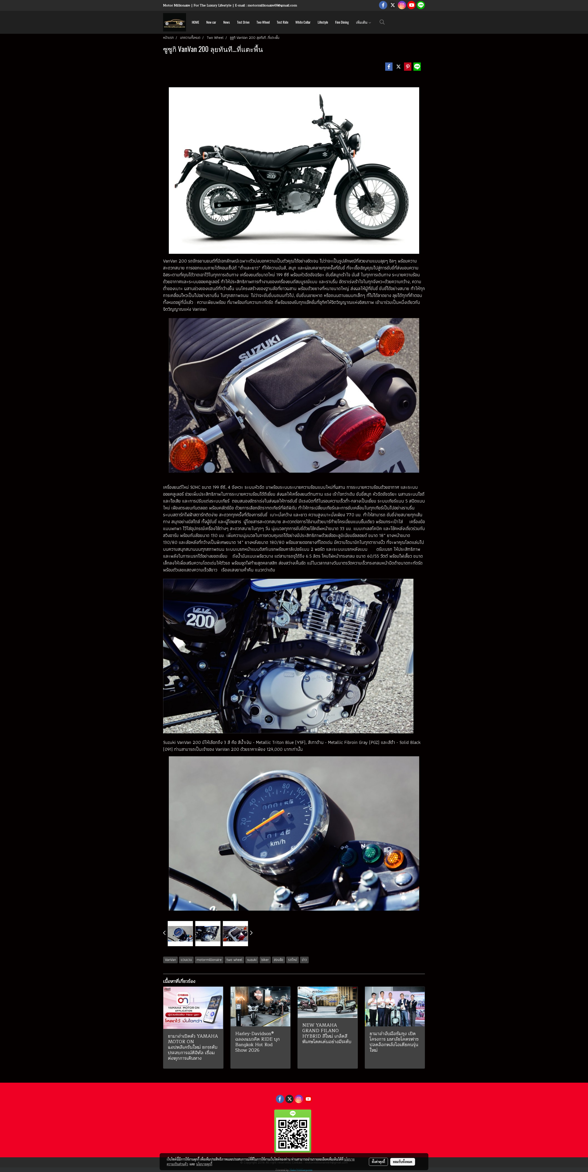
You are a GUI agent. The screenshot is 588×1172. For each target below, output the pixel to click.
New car (211, 22)
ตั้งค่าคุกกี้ (378, 1162)
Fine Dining (342, 22)
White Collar (303, 22)
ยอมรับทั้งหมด (402, 1162)
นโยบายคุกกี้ (204, 1164)
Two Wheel (263, 22)
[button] (382, 22)
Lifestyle (323, 22)
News (226, 22)
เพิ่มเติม (362, 22)
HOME (195, 22)
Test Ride (282, 22)
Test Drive (243, 22)
